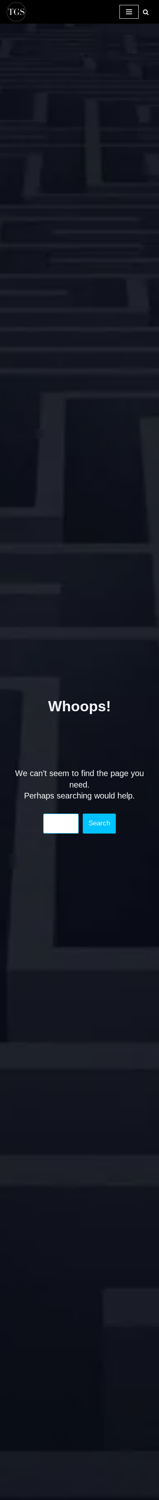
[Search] (146, 12)
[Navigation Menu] (129, 12)
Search (99, 823)
